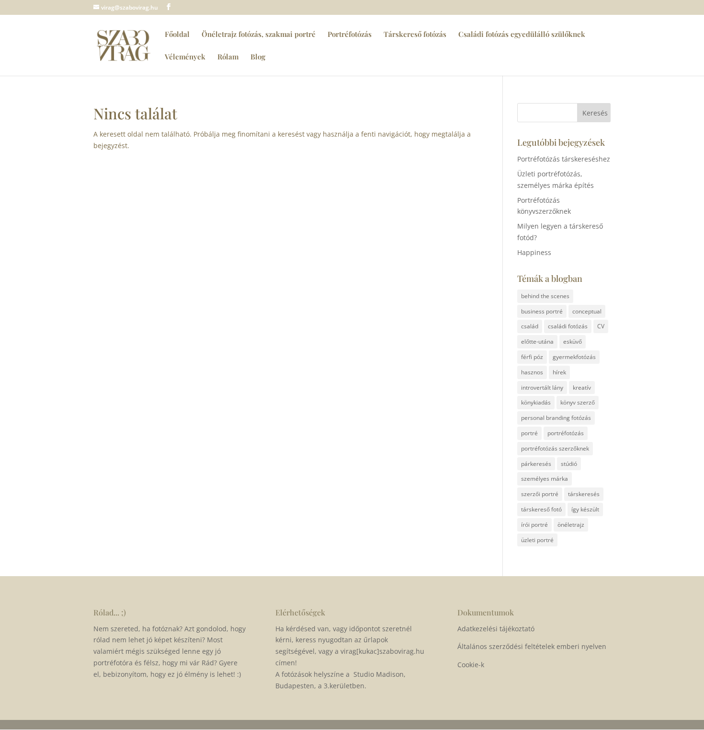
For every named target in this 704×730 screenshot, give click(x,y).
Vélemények (185, 57)
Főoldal (177, 35)
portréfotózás (565, 433)
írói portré (534, 525)
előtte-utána (537, 341)
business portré (542, 311)
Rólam (227, 57)
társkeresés (584, 494)
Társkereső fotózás (415, 35)
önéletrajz (570, 525)
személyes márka (544, 479)
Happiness (534, 252)
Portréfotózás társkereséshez (563, 158)
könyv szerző (577, 402)
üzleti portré (537, 540)
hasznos (532, 372)
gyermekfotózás (574, 357)
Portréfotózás (350, 35)
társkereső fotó (541, 509)
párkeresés (536, 464)
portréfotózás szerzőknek (555, 448)
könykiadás (536, 402)
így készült (585, 509)
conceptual (587, 311)
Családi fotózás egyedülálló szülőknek (521, 35)
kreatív (582, 387)
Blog (257, 57)
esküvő (572, 341)
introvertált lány (542, 387)
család (529, 326)
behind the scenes (545, 296)
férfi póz (532, 357)
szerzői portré (539, 494)
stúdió (569, 464)
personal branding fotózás (556, 418)
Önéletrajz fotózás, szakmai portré (259, 35)
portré (529, 433)
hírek (559, 372)
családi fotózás (568, 326)
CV (600, 326)
